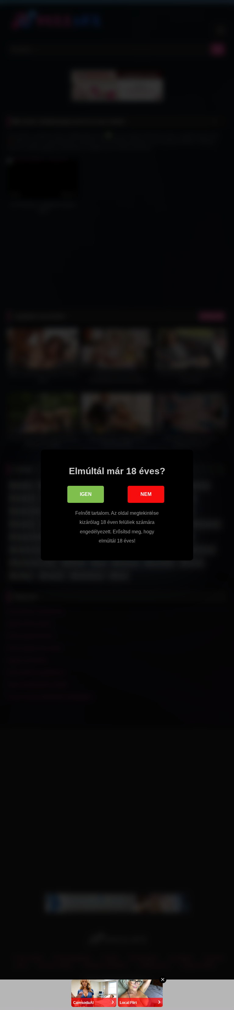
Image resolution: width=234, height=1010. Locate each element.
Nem (145, 494)
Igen (86, 494)
